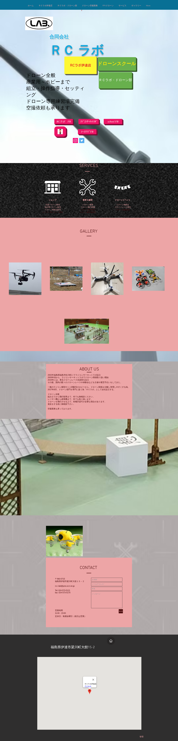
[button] (113, 121)
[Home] (111, 641)
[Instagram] (75, 140)
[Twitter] (81, 140)
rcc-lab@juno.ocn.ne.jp (65, 586)
